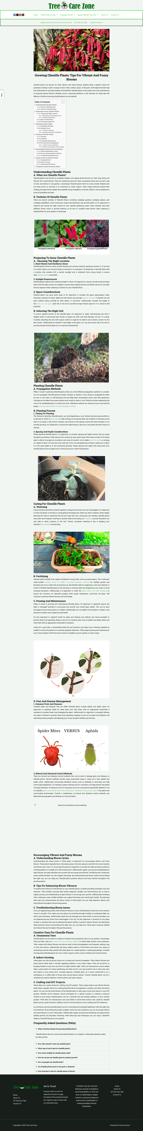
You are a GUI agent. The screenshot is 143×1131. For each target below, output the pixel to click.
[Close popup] (105, 553)
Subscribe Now (94, 569)
